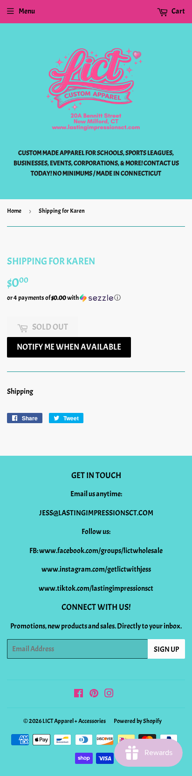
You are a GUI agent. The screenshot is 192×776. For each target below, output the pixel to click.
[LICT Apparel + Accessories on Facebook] (78, 694)
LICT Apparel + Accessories (74, 721)
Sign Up (166, 649)
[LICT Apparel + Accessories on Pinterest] (94, 694)
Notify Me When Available (69, 347)
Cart (178, 11)
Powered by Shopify (138, 721)
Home (14, 211)
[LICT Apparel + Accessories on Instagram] (109, 694)
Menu (27, 11)
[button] (96, 298)
